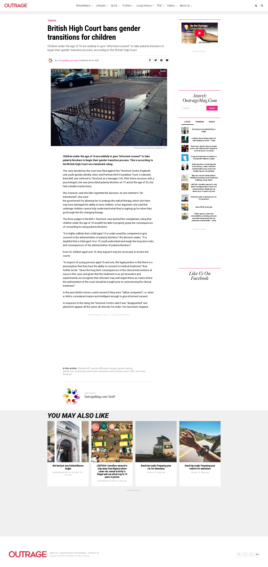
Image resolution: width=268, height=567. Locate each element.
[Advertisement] (108, 336)
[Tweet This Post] (155, 60)
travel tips (140, 371)
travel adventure (101, 371)
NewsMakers (83, 5)
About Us (185, 5)
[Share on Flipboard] (161, 60)
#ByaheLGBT (84, 368)
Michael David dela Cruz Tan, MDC (66, 472)
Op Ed (114, 5)
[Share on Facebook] (149, 60)
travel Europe (116, 371)
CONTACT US (93, 553)
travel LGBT (129, 371)
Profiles (126, 5)
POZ (159, 5)
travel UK (67, 374)
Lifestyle (100, 5)
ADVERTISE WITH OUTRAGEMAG (73, 553)
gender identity (125, 368)
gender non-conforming (74, 371)
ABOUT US (54, 553)
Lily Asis (150, 472)
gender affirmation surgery (104, 368)
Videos (170, 5)
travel (89, 371)
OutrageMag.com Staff (68, 60)
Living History (144, 5)
